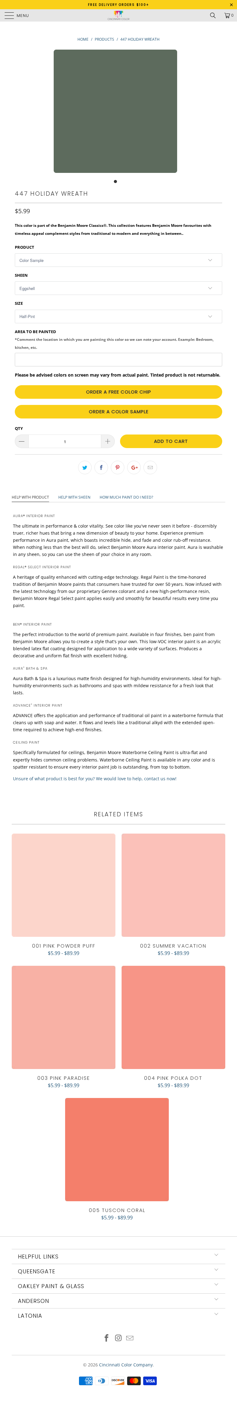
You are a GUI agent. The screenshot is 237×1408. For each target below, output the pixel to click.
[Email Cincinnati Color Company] (130, 1338)
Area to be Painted (114, 339)
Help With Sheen (74, 497)
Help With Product (30, 497)
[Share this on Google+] (134, 467)
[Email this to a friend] (150, 467)
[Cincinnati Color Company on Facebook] (106, 1338)
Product (24, 247)
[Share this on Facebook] (101, 467)
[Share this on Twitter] (85, 467)
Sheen (21, 275)
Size (19, 303)
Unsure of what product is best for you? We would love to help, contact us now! (95, 779)
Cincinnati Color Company (126, 1365)
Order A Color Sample (118, 411)
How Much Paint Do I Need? (126, 497)
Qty (19, 428)
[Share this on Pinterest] (117, 467)
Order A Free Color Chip (118, 392)
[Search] (215, 15)
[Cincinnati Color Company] (118, 15)
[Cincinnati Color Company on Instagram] (118, 1338)
